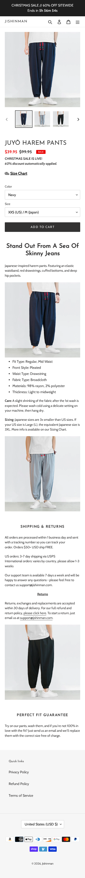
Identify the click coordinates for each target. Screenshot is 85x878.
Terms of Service (21, 795)
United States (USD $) (41, 824)
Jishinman (16, 21)
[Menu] (77, 22)
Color (8, 186)
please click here (35, 613)
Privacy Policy (19, 772)
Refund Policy (19, 784)
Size (7, 204)
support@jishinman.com (36, 618)
